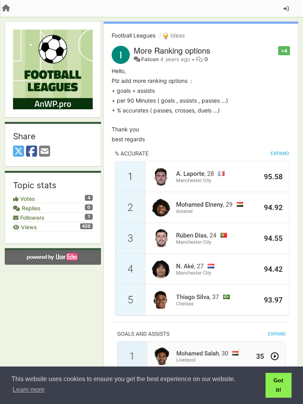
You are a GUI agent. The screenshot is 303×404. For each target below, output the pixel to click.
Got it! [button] (278, 385)
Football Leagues (133, 35)
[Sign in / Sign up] (286, 8)
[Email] (44, 151)
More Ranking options (172, 50)
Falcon (150, 59)
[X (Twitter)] (18, 151)
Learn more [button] (29, 389)
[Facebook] (31, 151)
